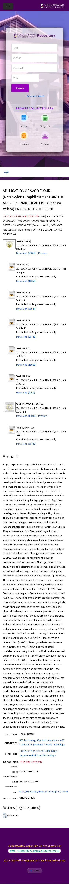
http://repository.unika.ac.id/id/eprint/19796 (43, 791)
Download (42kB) (25, 392)
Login (6, 172)
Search (20, 88)
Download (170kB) (26, 415)
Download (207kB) (26, 336)
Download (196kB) (26, 364)
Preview (42, 253)
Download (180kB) (26, 281)
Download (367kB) (26, 443)
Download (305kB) (26, 308)
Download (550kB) (26, 253)
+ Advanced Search (34, 96)
